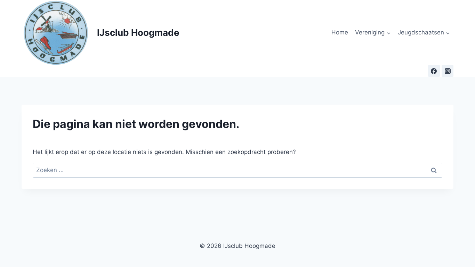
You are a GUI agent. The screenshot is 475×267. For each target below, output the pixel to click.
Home (339, 32)
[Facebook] (434, 71)
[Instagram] (447, 71)
